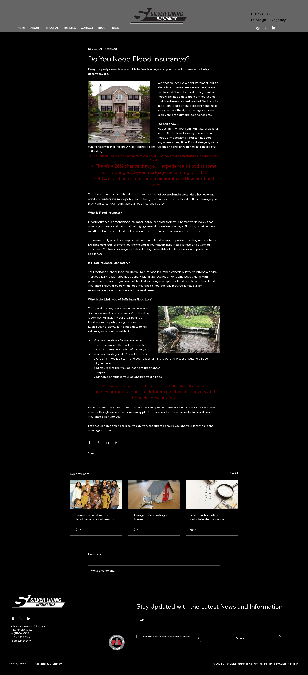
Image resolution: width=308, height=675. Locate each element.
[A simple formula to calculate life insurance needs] (212, 494)
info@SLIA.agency (270, 19)
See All (234, 473)
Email (140, 620)
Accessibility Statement (48, 663)
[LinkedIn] (274, 28)
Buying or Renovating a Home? (150, 517)
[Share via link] (116, 442)
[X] (266, 28)
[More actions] (218, 49)
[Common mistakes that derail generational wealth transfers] (96, 494)
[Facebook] (258, 28)
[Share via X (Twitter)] (98, 442)
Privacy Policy (17, 663)
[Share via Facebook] (89, 442)
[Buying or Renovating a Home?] (154, 494)
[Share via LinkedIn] (107, 442)
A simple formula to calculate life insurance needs (207, 517)
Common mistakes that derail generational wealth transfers (94, 517)
